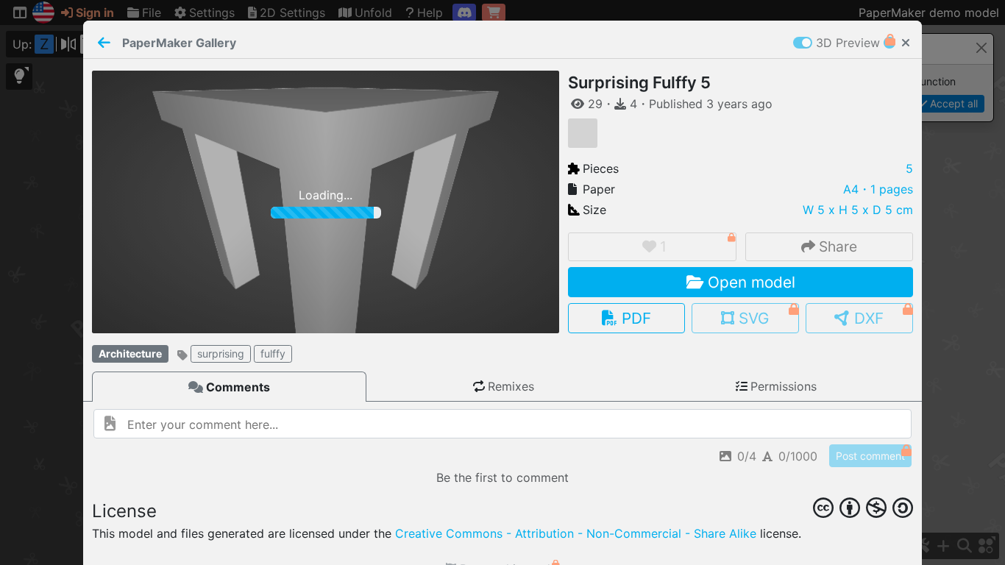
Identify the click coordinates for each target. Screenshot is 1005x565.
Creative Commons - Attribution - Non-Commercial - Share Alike (575, 533)
